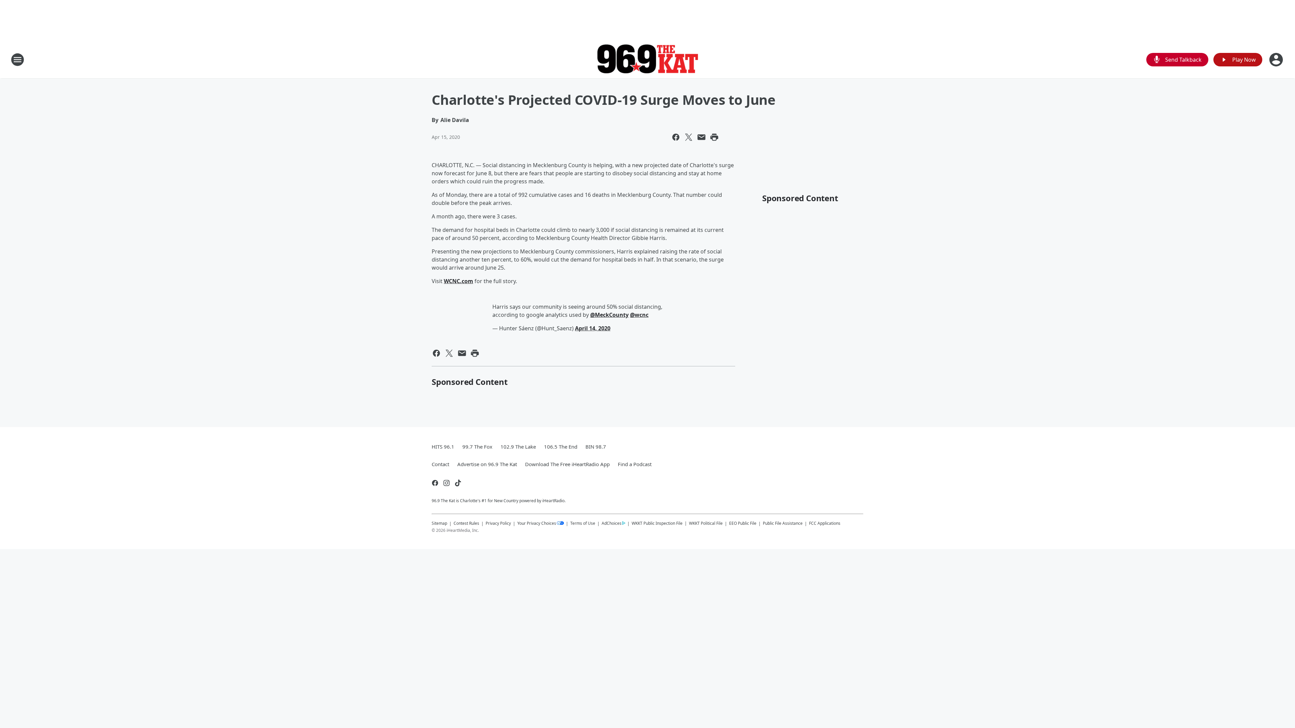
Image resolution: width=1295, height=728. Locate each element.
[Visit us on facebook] (435, 483)
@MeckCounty (609, 314)
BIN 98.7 (595, 446)
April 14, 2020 (592, 328)
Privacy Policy (498, 523)
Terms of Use (582, 523)
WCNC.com (458, 281)
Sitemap (439, 523)
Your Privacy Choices (536, 523)
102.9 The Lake (518, 446)
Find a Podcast (635, 464)
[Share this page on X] (688, 137)
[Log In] (1276, 59)
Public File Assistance (783, 523)
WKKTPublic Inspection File (657, 523)
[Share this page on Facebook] (676, 137)
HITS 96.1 (443, 446)
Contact (440, 464)
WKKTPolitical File (706, 523)
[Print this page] (714, 137)
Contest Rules (466, 523)
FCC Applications (824, 523)
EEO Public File (742, 523)
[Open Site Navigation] (17, 59)
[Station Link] (647, 60)
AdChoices (612, 523)
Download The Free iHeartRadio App (567, 464)
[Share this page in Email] (701, 137)
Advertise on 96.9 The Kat (487, 464)
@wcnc (639, 314)
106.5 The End (560, 446)
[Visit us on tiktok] (458, 483)
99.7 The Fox (477, 446)
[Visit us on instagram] (446, 483)
